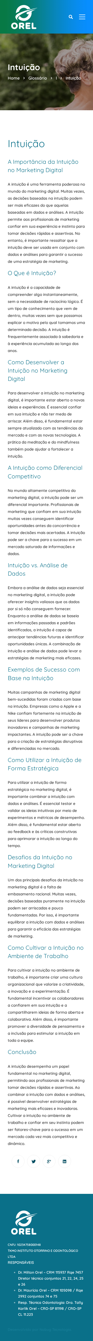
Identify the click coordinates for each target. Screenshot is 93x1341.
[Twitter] (33, 1161)
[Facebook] (18, 1161)
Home (14, 78)
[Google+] (49, 1161)
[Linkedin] (64, 1161)
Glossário (37, 78)
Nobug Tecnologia (55, 1329)
